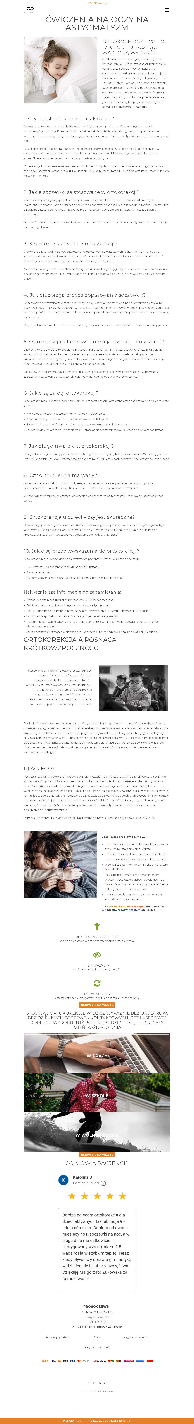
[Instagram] (94, 1382)
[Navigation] (167, 10)
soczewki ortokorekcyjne (127, 906)
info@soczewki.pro (97, 1317)
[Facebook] (88, 1382)
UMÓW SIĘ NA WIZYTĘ (97, 1005)
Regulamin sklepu (135, 1337)
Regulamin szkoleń (97, 1347)
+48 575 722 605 (97, 1321)
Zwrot (97, 1337)
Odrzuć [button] (127, 1421)
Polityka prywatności (58, 1337)
